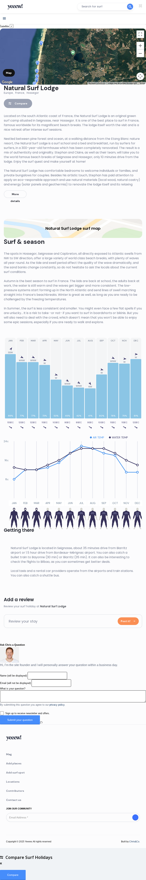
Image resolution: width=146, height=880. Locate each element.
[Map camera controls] (140, 76)
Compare (20, 103)
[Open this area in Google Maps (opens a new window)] (7, 82)
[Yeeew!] (16, 6)
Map (9, 73)
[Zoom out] (140, 53)
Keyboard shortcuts (96, 83)
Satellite (5, 26)
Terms (142, 83)
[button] (41, 43)
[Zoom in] (140, 45)
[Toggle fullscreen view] (140, 34)
